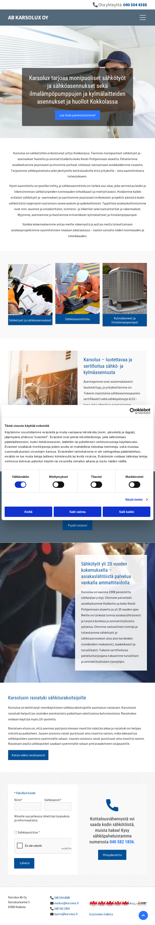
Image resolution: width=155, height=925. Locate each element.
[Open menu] (143, 18)
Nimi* (18, 800)
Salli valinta (77, 511)
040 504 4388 (62, 898)
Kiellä (28, 511)
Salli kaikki (126, 511)
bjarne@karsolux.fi (66, 914)
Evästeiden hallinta (101, 914)
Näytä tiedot (133, 499)
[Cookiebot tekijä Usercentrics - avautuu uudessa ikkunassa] (132, 411)
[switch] (58, 484)
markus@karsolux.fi (66, 903)
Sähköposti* (53, 800)
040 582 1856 (62, 908)
